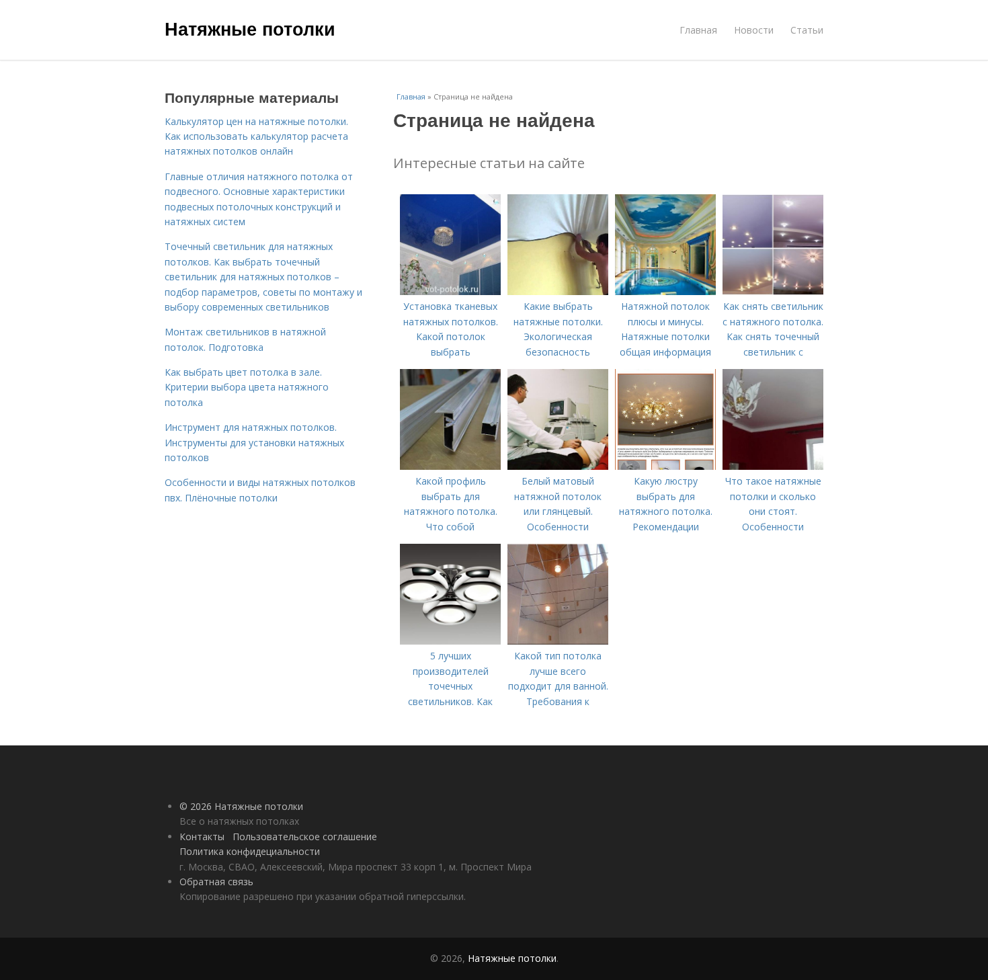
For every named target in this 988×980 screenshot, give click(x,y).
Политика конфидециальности (249, 851)
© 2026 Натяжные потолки (241, 806)
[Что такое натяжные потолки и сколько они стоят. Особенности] (773, 466)
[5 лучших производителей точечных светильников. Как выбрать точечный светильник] (450, 641)
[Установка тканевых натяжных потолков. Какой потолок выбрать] (450, 291)
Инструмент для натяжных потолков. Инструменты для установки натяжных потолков (254, 442)
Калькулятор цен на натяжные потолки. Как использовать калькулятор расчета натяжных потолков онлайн (256, 136)
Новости (754, 30)
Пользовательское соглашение (305, 836)
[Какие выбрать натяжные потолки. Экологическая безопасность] (557, 291)
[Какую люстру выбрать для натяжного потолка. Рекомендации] (665, 466)
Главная (698, 30)
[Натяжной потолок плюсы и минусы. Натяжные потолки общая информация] (665, 291)
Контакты (201, 836)
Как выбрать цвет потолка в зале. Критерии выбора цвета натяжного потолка (247, 387)
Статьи (806, 30)
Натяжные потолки (250, 28)
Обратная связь (216, 881)
